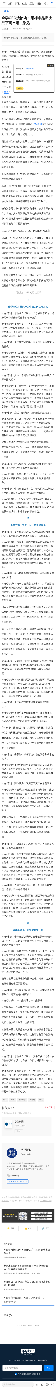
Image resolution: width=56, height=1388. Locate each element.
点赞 (28, 1228)
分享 (45, 1228)
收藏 (10, 1228)
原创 (31, 3)
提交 (48, 1368)
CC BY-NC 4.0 (45, 1201)
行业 (24, 3)
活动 (46, 3)
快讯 (17, 3)
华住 (6, 92)
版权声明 (5, 1201)
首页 (10, 3)
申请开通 (48, 1107)
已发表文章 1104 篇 (17, 1181)
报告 (39, 3)
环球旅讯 (26, 1149)
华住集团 (37, 124)
